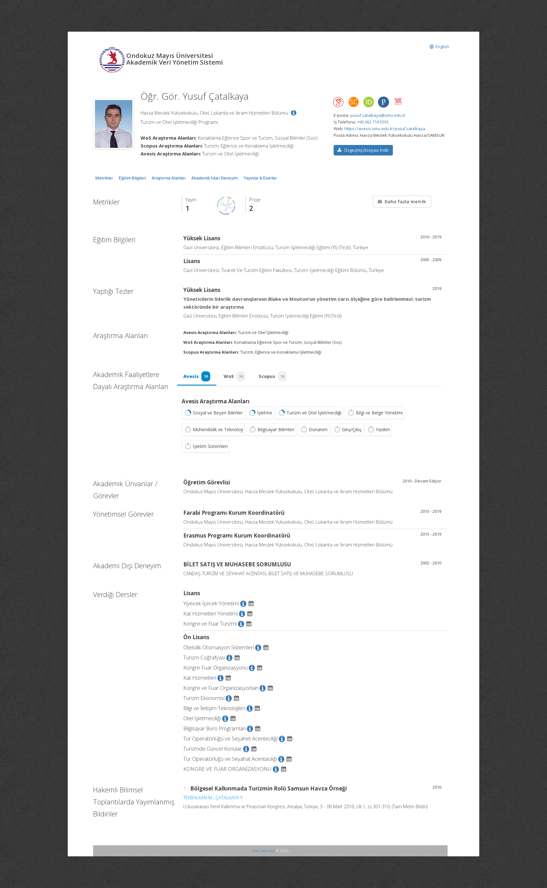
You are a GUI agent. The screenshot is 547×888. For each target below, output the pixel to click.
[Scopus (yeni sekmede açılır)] (354, 103)
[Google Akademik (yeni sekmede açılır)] (339, 102)
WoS (233, 376)
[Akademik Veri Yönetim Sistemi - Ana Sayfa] (112, 59)
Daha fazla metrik (405, 201)
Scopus (271, 376)
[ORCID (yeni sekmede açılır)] (368, 102)
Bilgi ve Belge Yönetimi (379, 413)
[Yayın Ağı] (226, 205)
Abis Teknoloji (263, 850)
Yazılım (383, 429)
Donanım (318, 429)
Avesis (195, 376)
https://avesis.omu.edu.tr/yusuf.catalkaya (384, 128)
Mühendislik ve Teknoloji (218, 429)
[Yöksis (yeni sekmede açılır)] (398, 101)
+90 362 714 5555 (373, 122)
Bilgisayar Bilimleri (275, 429)
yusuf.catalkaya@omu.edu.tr (378, 115)
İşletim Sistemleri (210, 446)
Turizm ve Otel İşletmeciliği (314, 413)
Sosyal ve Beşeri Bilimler (218, 413)
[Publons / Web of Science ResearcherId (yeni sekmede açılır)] (383, 102)
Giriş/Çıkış (352, 429)
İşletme (264, 413)
